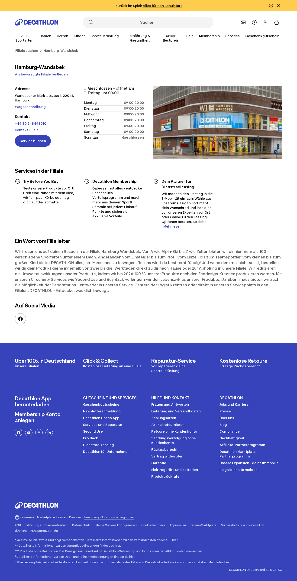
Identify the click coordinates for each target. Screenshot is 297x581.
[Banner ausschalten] (271, 5)
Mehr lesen (172, 226)
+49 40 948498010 (30, 123)
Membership (209, 36)
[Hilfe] (254, 22)
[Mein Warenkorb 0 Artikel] (276, 22)
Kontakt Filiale (27, 130)
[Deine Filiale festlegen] (243, 22)
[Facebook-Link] (20, 318)
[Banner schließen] (278, 5)
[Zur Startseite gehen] (36, 22)
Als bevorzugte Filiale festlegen (41, 74)
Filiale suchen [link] (26, 50)
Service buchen (33, 141)
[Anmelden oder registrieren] (265, 22)
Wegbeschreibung (30, 107)
